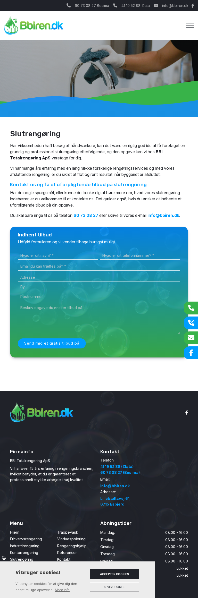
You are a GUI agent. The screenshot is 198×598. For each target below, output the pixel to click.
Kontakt (63, 559)
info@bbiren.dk (175, 5)
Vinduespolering (71, 539)
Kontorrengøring (24, 552)
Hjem (14, 532)
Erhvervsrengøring (26, 539)
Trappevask (67, 532)
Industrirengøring (24, 546)
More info (62, 590)
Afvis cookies (114, 586)
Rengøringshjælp (72, 546)
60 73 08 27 (85, 215)
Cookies (4, 557)
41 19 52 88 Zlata (135, 5)
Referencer (67, 552)
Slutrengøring (21, 559)
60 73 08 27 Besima (92, 5)
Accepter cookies (114, 574)
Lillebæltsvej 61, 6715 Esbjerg (115, 501)
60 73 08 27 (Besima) (120, 472)
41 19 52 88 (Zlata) (117, 466)
